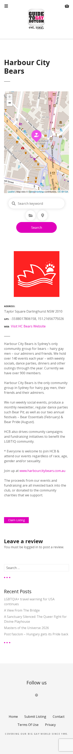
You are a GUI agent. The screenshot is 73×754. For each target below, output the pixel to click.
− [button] (9, 102)
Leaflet (11, 191)
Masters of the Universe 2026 (26, 628)
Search (36, 227)
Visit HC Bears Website (28, 326)
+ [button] (9, 96)
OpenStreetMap (36, 191)
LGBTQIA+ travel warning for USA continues (29, 601)
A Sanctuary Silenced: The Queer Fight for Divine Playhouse (35, 619)
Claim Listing (16, 520)
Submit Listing (35, 716)
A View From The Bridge (22, 610)
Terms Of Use (28, 724)
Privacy (50, 724)
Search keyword (14, 203)
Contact (58, 716)
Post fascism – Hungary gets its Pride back (36, 634)
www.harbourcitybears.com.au (42, 470)
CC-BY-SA (63, 191)
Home (13, 716)
